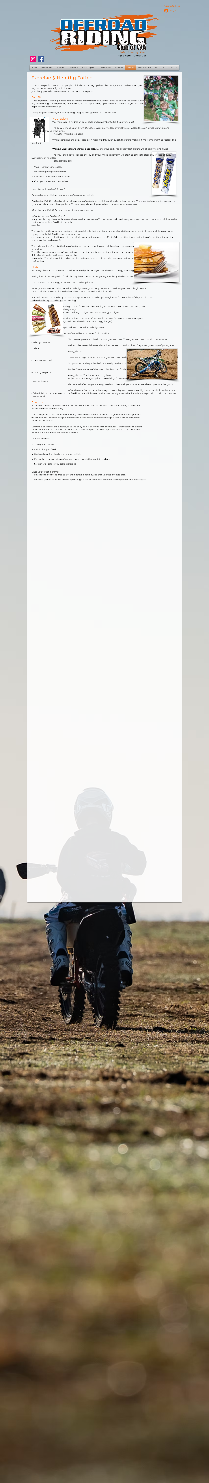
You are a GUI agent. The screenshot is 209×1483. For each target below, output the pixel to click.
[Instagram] (33, 59)
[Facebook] (41, 59)
